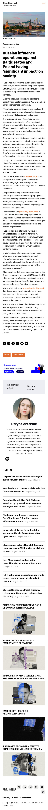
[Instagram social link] (30, 787)
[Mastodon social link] (36, 787)
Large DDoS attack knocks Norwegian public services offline (23, 478)
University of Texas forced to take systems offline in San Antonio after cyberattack (21, 533)
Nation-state (18, 355)
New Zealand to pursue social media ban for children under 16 (24, 490)
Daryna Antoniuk (11, 44)
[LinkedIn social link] (24, 787)
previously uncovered (28, 211)
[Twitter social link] (19, 787)
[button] (43, 4)
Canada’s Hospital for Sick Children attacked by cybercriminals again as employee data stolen (22, 503)
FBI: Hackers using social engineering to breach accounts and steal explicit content (23, 578)
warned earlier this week (33, 288)
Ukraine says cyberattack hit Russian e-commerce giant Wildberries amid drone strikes (23, 548)
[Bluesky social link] (42, 787)
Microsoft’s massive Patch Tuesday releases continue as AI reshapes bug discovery (22, 593)
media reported (31, 176)
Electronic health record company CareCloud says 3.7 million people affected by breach (21, 518)
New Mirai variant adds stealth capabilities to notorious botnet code (22, 563)
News (6, 355)
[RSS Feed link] (43, 791)
